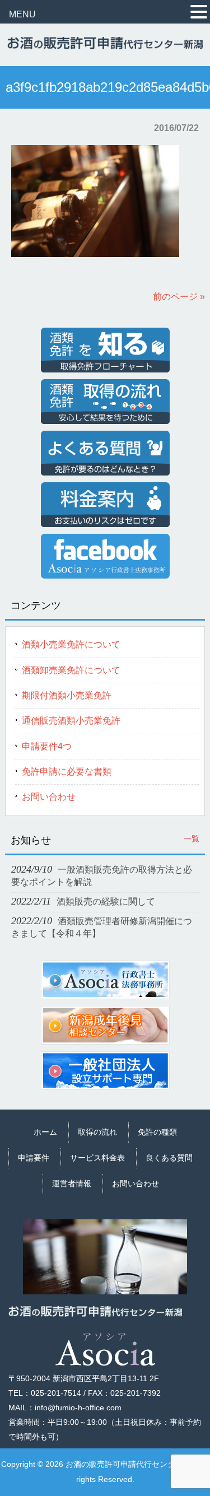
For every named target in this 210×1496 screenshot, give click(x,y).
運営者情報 (71, 1183)
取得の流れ (97, 1131)
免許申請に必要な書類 (66, 771)
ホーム (45, 1131)
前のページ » (179, 296)
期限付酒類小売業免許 (66, 695)
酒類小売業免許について (71, 644)
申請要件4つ (47, 746)
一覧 (191, 838)
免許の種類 (157, 1131)
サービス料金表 (97, 1157)
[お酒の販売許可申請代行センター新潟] (105, 44)
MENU (22, 14)
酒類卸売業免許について (71, 670)
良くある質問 (169, 1157)
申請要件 (33, 1157)
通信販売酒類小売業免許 (71, 720)
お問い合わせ (49, 796)
